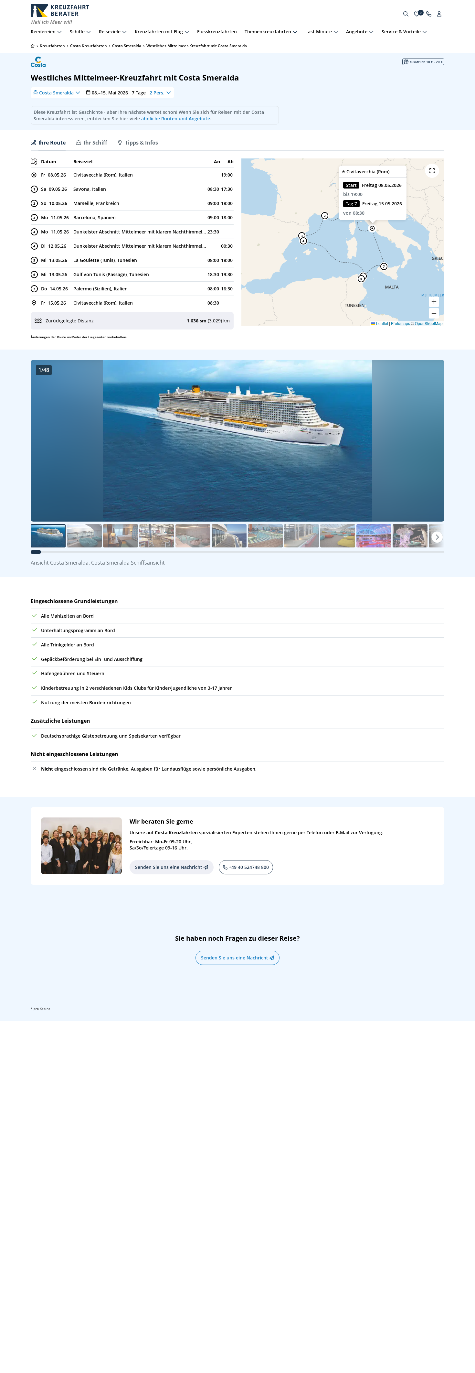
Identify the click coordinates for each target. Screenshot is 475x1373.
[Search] (406, 13)
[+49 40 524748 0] (429, 13)
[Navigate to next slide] (432, 440)
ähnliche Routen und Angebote (175, 118)
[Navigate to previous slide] (42, 440)
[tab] (48, 142)
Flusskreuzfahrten (217, 31)
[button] (372, 228)
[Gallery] (237, 441)
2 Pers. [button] (157, 92)
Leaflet (381, 323)
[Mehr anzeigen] (59, 31)
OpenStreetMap (429, 323)
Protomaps (400, 323)
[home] (33, 46)
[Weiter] (437, 537)
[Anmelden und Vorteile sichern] (439, 13)
